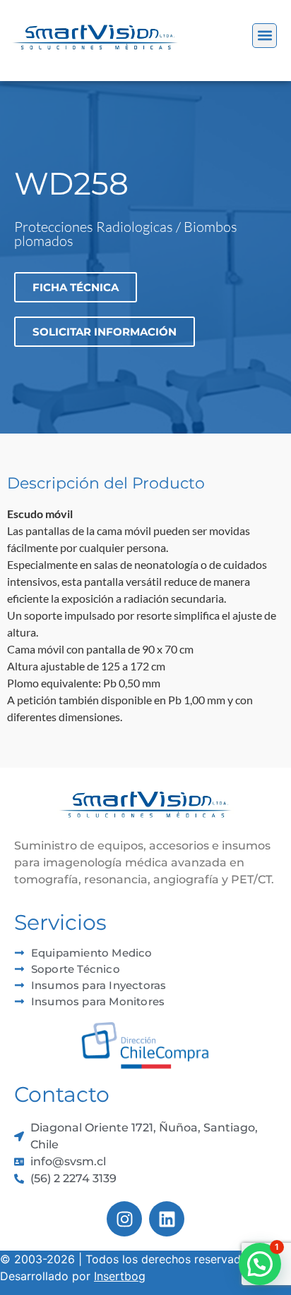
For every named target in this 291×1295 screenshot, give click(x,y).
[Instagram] (124, 1218)
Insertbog (120, 1276)
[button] (264, 35)
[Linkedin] (166, 1218)
